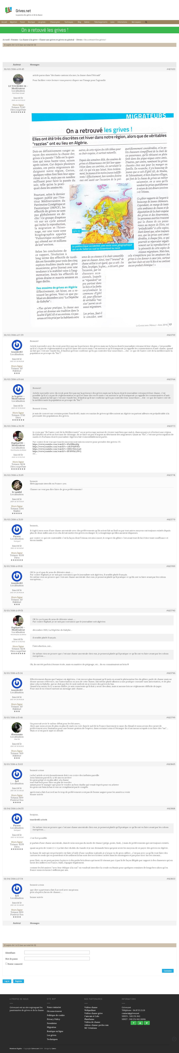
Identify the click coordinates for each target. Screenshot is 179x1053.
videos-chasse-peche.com (96, 1025)
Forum (22, 22)
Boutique (31, 22)
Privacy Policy (53, 1019)
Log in (7, 981)
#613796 (171, 673)
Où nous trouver (54, 1011)
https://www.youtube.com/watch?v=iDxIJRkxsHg (56, 444)
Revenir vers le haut (174, 1039)
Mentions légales (16, 1048)
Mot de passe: (11, 959)
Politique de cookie (56, 1015)
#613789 (171, 566)
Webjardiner (90, 1010)
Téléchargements (100, 22)
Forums (14, 39)
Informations (122, 22)
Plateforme (89, 1019)
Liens (112, 22)
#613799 (171, 717)
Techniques (68, 22)
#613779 (171, 519)
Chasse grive (55, 22)
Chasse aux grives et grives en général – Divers (60, 39)
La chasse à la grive (28, 39)
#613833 (171, 879)
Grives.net (23, 10)
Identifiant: (10, 953)
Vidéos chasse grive (93, 1013)
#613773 (171, 426)
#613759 (171, 335)
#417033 (171, 69)
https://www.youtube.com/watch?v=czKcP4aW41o (56, 446)
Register (18, 981)
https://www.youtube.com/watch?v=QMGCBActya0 (57, 449)
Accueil (4, 22)
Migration (13, 22)
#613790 (171, 610)
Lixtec (54, 1048)
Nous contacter (54, 1007)
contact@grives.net (130, 1013)
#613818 (171, 808)
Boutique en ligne (55, 1031)
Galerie (86, 22)
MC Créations (90, 1028)
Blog (79, 22)
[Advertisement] (89, 56)
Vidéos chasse (90, 1007)
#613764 (171, 379)
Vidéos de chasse (92, 1022)
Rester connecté (15, 964)
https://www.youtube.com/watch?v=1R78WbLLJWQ (57, 451)
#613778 (171, 475)
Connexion (168, 971)
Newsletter (52, 1023)
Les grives (41, 22)
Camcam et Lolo (91, 1016)
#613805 (171, 764)
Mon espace (136, 22)
